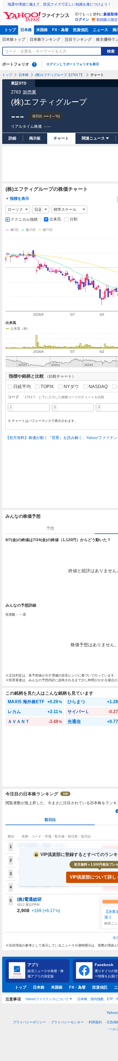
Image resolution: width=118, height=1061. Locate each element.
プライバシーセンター (67, 1022)
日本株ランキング (45, 39)
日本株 (26, 30)
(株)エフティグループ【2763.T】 (59, 75)
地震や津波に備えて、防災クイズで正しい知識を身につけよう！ (59, 4)
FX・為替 (60, 30)
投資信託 (80, 30)
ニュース (100, 30)
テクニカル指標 (24, 219)
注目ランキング (78, 39)
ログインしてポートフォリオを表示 (72, 64)
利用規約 (95, 1022)
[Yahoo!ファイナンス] (37, 13)
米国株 (42, 30)
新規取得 (110, 14)
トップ (10, 30)
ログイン (82, 19)
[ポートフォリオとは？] (34, 64)
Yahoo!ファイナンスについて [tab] (47, 999)
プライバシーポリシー (29, 1022)
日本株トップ (13, 39)
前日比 (50, 819)
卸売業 (29, 92)
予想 (50, 528)
